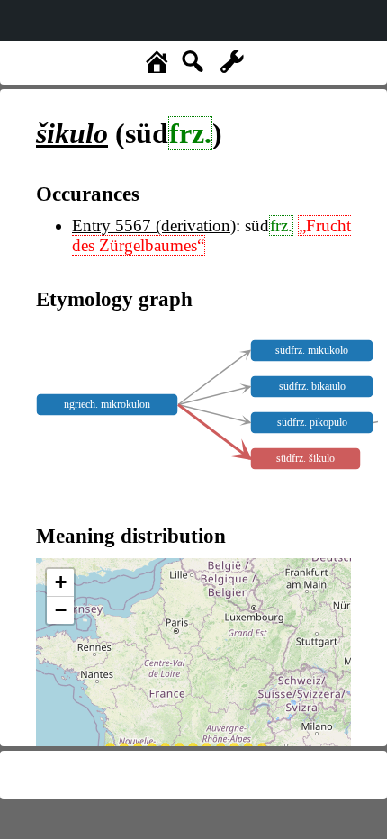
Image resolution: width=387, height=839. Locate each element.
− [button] (61, 610)
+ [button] (61, 582)
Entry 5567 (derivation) (154, 225)
